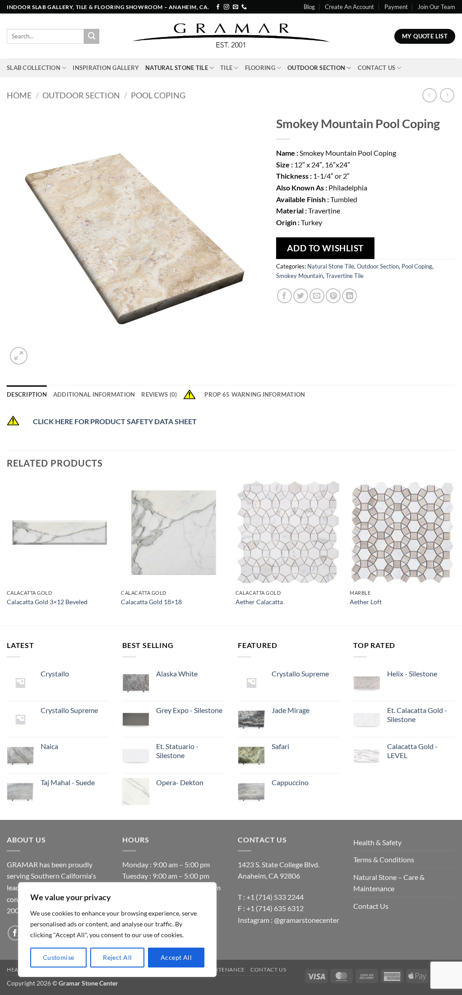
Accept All (176, 957)
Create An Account (349, 6)
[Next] (455, 552)
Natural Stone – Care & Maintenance (389, 883)
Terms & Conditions (383, 859)
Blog (309, 6)
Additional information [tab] (94, 394)
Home (19, 95)
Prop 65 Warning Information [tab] (254, 394)
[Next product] (429, 95)
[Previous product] (447, 95)
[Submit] (91, 36)
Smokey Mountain (299, 275)
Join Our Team (436, 6)
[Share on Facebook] (284, 295)
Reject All (117, 957)
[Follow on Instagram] (226, 7)
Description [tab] (27, 394)
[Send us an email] (235, 7)
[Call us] (244, 7)
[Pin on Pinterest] (333, 295)
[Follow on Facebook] (218, 7)
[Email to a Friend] (317, 295)
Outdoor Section (316, 67)
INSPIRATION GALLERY (106, 67)
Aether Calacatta (259, 602)
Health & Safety (377, 842)
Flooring (260, 67)
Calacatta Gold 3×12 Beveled (47, 602)
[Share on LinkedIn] (349, 295)
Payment (396, 6)
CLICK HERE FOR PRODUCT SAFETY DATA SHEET (115, 421)
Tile (226, 67)
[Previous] (7, 552)
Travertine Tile (345, 275)
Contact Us (377, 67)
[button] (19, 356)
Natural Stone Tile (176, 67)
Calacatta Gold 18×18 (151, 602)
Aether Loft (366, 602)
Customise (58, 957)
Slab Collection (33, 67)
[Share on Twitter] (300, 295)
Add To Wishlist (325, 248)
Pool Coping (158, 95)
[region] (117, 929)
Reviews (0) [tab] (159, 394)
